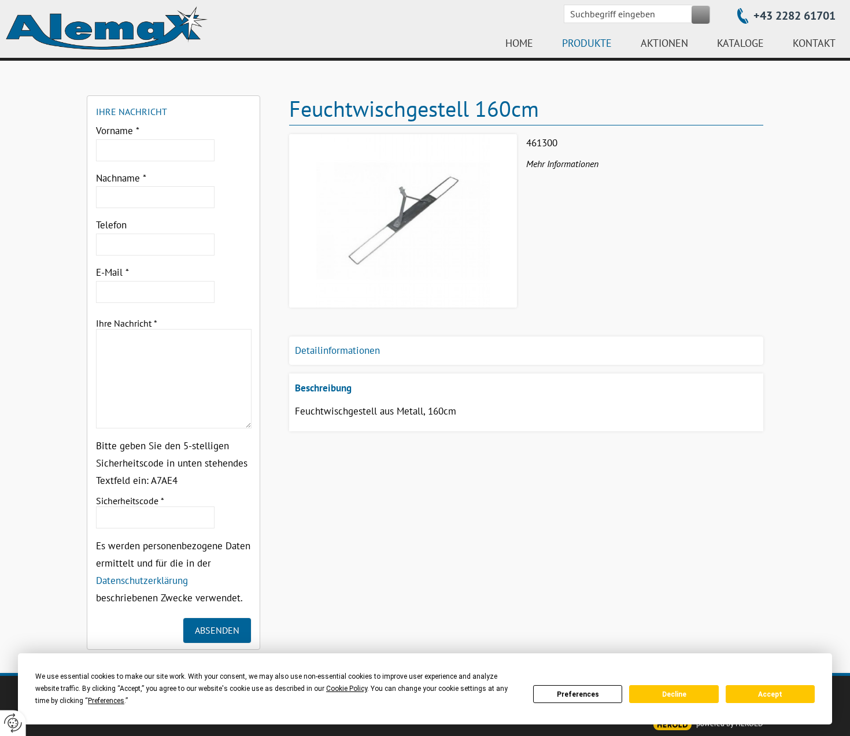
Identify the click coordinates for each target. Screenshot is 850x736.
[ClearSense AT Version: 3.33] (672, 725)
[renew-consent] (13, 723)
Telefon (111, 225)
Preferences (578, 694)
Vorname (117, 130)
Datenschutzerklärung (142, 580)
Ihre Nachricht (126, 323)
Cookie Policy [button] (346, 689)
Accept (770, 694)
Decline (674, 694)
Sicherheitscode (130, 500)
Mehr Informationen (562, 163)
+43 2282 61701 (794, 15)
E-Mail (112, 272)
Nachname (121, 178)
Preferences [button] (106, 701)
